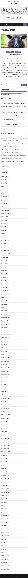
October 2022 (5, 331)
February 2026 (5, 196)
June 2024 (4, 263)
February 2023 (5, 317)
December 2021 (6, 364)
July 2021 (4, 381)
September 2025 (6, 213)
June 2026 (4, 183)
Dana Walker (5, 138)
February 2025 (5, 237)
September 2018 (6, 492)
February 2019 (5, 475)
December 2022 (6, 324)
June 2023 (4, 304)
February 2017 (5, 556)
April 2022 (4, 351)
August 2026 (5, 176)
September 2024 (6, 253)
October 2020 (5, 411)
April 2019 (4, 468)
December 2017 (6, 522)
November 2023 (6, 287)
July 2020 (4, 421)
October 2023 (5, 290)
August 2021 (5, 378)
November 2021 (6, 368)
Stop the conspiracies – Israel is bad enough (13, 115)
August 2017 (5, 535)
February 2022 (5, 357)
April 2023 (4, 310)
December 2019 (6, 441)
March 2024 (5, 274)
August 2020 (5, 418)
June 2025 (4, 223)
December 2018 (6, 482)
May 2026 (4, 186)
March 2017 (5, 552)
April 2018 (4, 509)
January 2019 (5, 478)
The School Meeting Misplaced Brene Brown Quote (14, 112)
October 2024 (5, 250)
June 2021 (4, 384)
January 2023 (5, 321)
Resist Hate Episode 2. (7, 119)
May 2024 (4, 267)
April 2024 (4, 270)
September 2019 (6, 451)
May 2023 (4, 307)
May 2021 (4, 388)
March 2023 (5, 314)
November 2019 (6, 445)
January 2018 (5, 519)
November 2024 (6, 247)
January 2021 (5, 401)
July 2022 (4, 341)
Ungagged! (14, 17)
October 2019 (5, 448)
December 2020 (6, 404)
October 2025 (5, 210)
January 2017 (5, 559)
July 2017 (4, 539)
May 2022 (4, 347)
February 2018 (5, 515)
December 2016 (6, 562)
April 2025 (4, 230)
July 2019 (4, 458)
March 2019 (5, 472)
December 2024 (6, 243)
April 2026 (4, 190)
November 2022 (6, 327)
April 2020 (4, 431)
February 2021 (5, 398)
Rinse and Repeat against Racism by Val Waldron (14, 103)
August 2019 (5, 455)
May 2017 (4, 545)
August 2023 (5, 297)
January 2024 (5, 280)
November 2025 (6, 206)
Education (18, 51)
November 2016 (6, 566)
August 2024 (5, 257)
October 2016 (5, 569)
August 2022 (5, 337)
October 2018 (5, 488)
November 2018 (6, 485)
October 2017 (5, 529)
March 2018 (5, 512)
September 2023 (6, 294)
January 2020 (5, 438)
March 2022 (5, 354)
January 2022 (5, 361)
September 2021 (6, 374)
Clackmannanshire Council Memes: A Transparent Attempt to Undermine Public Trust (13, 164)
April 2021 (4, 391)
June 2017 (4, 542)
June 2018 (4, 502)
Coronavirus (10, 51)
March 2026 (5, 193)
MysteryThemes (16, 576)
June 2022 (4, 344)
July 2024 (4, 260)
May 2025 (4, 227)
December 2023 (6, 284)
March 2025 (5, 233)
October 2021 (5, 371)
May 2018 (4, 505)
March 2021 (5, 394)
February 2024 (5, 277)
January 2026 (5, 200)
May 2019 (4, 465)
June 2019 (4, 462)
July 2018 (4, 498)
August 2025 (5, 216)
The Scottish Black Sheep (14, 54)
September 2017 (6, 532)
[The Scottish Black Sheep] (14, 41)
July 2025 (4, 220)
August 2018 (5, 495)
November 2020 (6, 408)
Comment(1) (16, 60)
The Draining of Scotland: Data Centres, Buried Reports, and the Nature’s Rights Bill (13, 108)
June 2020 (4, 425)
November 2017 (6, 525)
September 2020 (6, 415)
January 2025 (5, 240)
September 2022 (6, 334)
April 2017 (4, 549)
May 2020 (4, 428)
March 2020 (5, 435)
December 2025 (6, 203)
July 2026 (4, 180)
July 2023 (4, 300)
